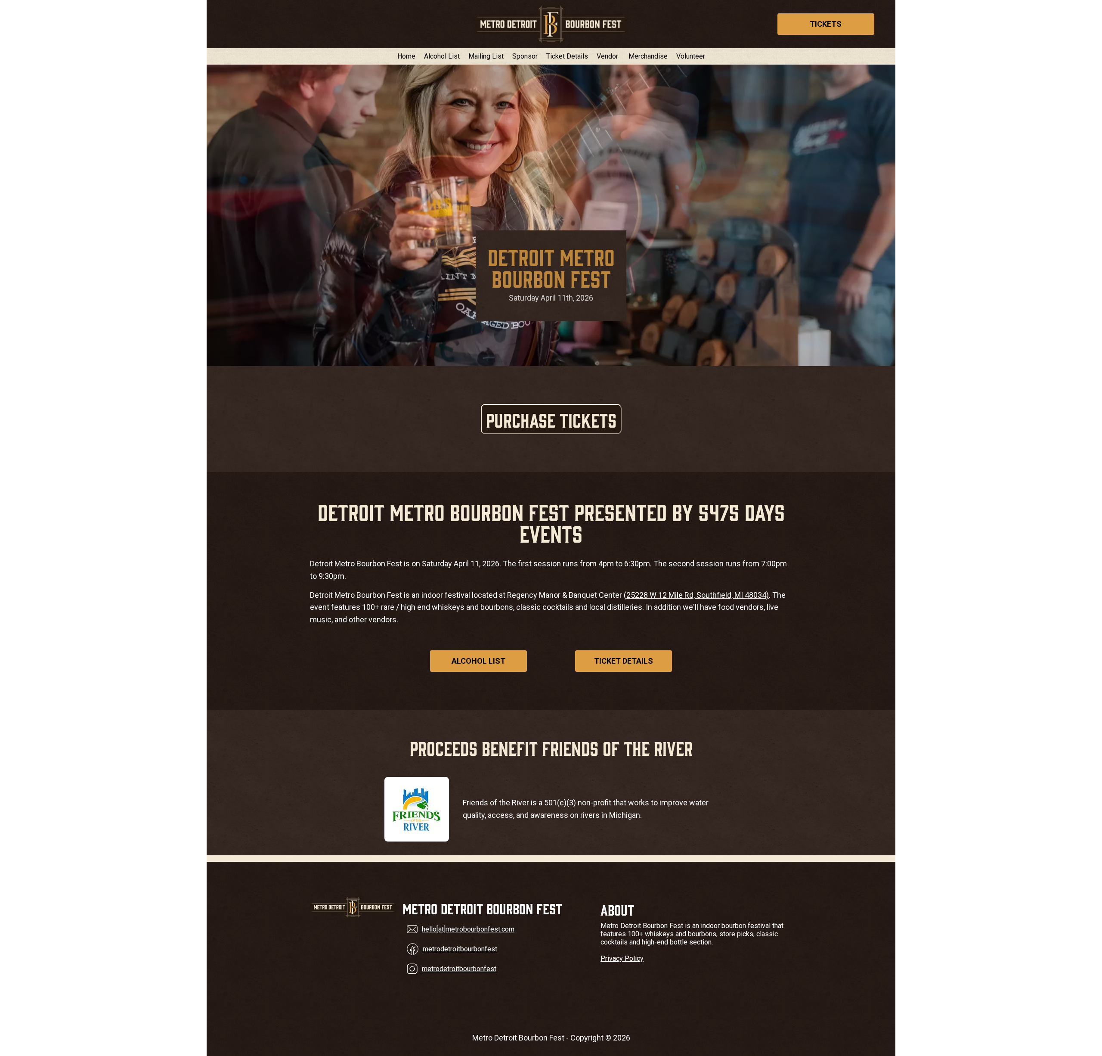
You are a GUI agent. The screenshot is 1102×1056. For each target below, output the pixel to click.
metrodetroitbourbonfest (460, 949)
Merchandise (648, 56)
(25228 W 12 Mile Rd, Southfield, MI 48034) (696, 594)
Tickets (826, 23)
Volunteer (690, 56)
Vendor (607, 56)
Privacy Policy (622, 958)
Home (406, 56)
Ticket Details (567, 56)
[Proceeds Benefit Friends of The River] (416, 809)
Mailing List (486, 56)
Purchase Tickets (551, 419)
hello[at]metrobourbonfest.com (468, 929)
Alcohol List (442, 56)
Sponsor (525, 56)
